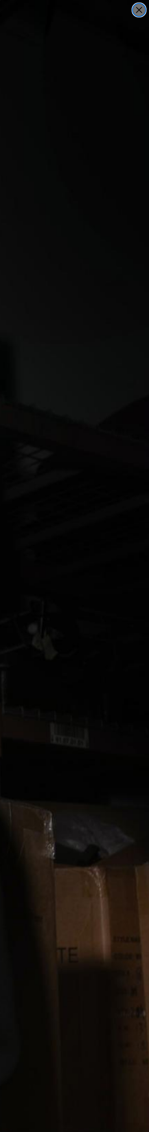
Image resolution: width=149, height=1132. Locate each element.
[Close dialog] (139, 10)
